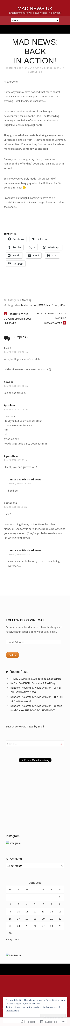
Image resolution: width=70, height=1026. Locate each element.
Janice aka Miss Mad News (24, 68)
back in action (29, 305)
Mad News (52, 305)
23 (10, 926)
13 (43, 911)
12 (35, 911)
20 (43, 918)
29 (60, 926)
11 (26, 911)
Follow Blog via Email (25, 620)
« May (9, 939)
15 (60, 911)
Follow (12, 654)
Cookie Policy (12, 1010)
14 (51, 911)
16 (10, 918)
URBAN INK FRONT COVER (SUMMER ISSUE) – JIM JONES (18, 318)
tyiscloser (10, 405)
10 (18, 911)
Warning (27, 300)
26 (35, 926)
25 (26, 926)
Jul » (16, 939)
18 (26, 918)
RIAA (62, 305)
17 (18, 918)
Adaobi (8, 382)
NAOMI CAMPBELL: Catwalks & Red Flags (33, 683)
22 (60, 918)
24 (18, 926)
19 (35, 918)
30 (10, 933)
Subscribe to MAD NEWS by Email (25, 726)
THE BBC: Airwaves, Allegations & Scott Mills (35, 678)
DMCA (41, 305)
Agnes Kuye (11, 456)
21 (51, 918)
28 (51, 926)
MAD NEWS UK (35, 8)
